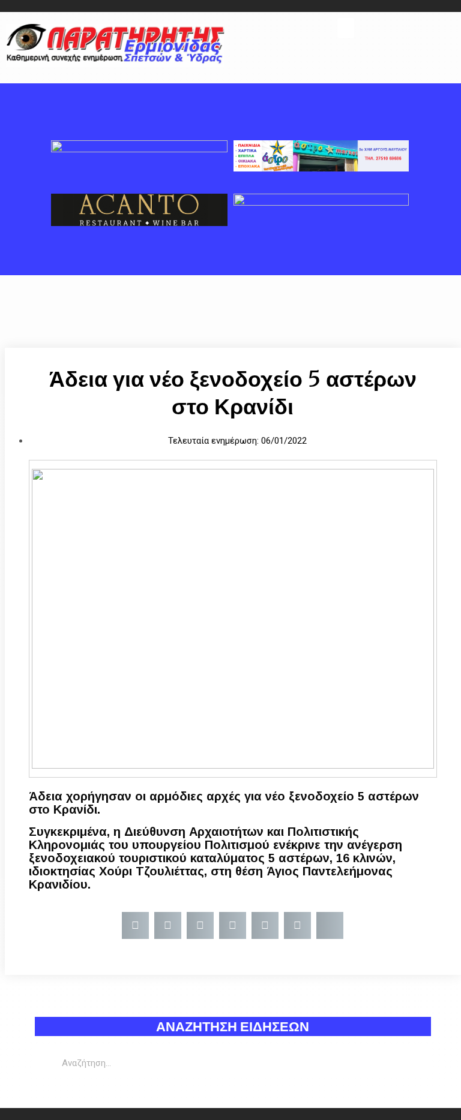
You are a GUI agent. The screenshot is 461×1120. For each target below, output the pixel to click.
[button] (345, 28)
